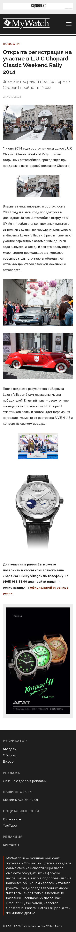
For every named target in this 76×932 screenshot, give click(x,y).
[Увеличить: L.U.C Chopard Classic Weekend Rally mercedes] (38, 302)
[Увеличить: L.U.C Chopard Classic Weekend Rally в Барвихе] (38, 446)
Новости (11, 44)
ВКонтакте (12, 819)
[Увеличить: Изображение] (38, 356)
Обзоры (9, 755)
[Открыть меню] (68, 24)
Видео (8, 761)
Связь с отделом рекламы (25, 781)
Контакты (11, 845)
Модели (10, 749)
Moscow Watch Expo (20, 800)
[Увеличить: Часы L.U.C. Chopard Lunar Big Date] (38, 510)
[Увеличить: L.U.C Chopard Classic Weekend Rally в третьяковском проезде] (38, 186)
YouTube (10, 825)
